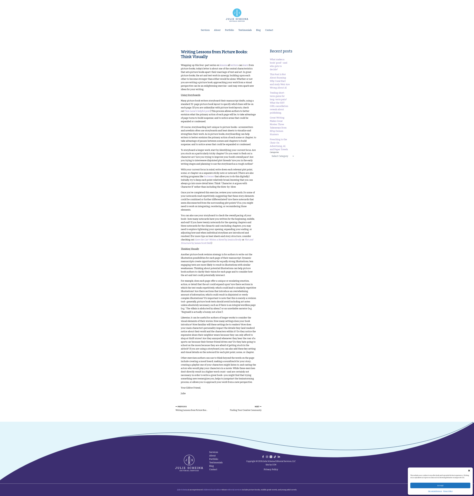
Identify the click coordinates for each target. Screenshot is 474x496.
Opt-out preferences (435, 491)
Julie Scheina (182, 490)
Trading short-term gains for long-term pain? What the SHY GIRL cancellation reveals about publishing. (279, 102)
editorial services (234, 490)
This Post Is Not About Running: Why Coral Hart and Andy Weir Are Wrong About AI (280, 81)
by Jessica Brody (218, 239)
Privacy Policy (448, 491)
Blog (258, 30)
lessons (223, 65)
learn (245, 65)
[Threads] (271, 457)
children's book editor (212, 490)
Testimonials (245, 30)
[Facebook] (263, 457)
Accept (440, 485)
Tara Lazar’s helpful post (197, 111)
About (217, 30)
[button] (469, 470)
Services (205, 30)
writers (234, 65)
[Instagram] (267, 457)
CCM (274, 465)
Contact (269, 30)
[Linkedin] (279, 457)
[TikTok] (275, 457)
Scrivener (209, 176)
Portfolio (229, 30)
